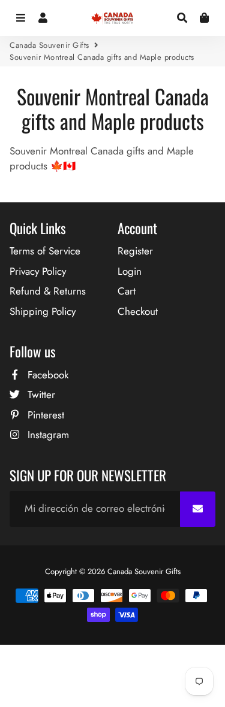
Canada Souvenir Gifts (49, 45)
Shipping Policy (43, 311)
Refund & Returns (48, 291)
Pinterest (44, 415)
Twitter (40, 394)
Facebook (46, 375)
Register (135, 251)
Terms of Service (45, 251)
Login (130, 271)
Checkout (138, 311)
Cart (127, 291)
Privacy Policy (38, 271)
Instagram (47, 434)
